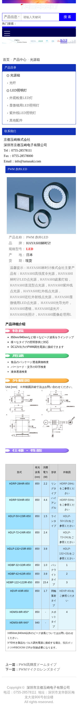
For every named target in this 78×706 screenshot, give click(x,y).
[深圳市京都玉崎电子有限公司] (39, 6)
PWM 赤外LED (37, 237)
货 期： (17, 260)
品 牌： (17, 243)
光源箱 (35, 59)
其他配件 (16, 120)
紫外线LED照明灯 (22, 113)
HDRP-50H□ (67, 500)
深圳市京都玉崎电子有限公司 (48, 687)
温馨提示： (18, 267)
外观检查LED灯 (21, 98)
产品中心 (19, 59)
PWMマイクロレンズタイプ (39, 669)
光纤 (12, 83)
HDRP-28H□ (67, 483)
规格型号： (17, 249)
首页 (6, 59)
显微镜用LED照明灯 (24, 105)
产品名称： (17, 237)
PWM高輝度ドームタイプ (38, 664)
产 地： (17, 255)
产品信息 (10, 17)
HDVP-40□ (65, 591)
